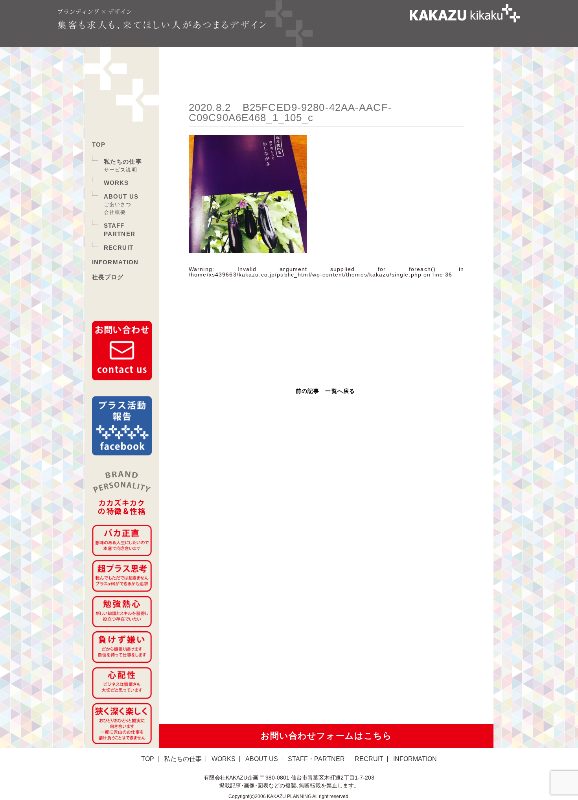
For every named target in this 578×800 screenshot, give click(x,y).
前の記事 (307, 391)
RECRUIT (118, 247)
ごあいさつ (118, 204)
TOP (98, 144)
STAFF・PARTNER (316, 759)
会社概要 (115, 212)
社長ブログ (108, 277)
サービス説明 (120, 170)
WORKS (116, 182)
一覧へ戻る (340, 391)
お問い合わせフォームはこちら (326, 736)
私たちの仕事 (123, 161)
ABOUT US (121, 196)
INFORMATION (115, 262)
